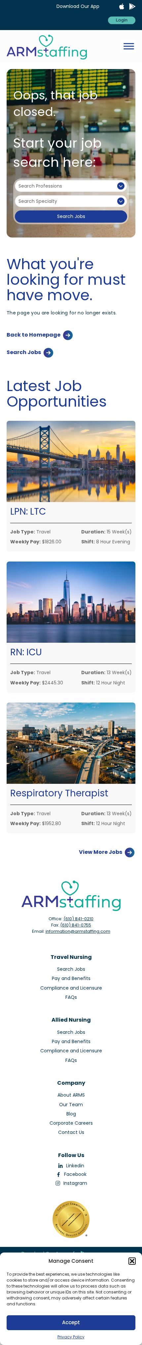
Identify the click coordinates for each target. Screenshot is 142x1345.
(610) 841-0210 (78, 919)
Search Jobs (71, 216)
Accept (71, 1322)
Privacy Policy (71, 1337)
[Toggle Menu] (129, 46)
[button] (132, 1261)
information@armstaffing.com (78, 931)
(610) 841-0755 (75, 925)
